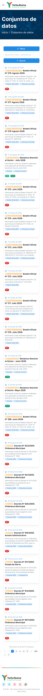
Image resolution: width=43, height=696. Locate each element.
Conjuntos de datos (22, 32)
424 (35, 651)
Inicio (5, 32)
